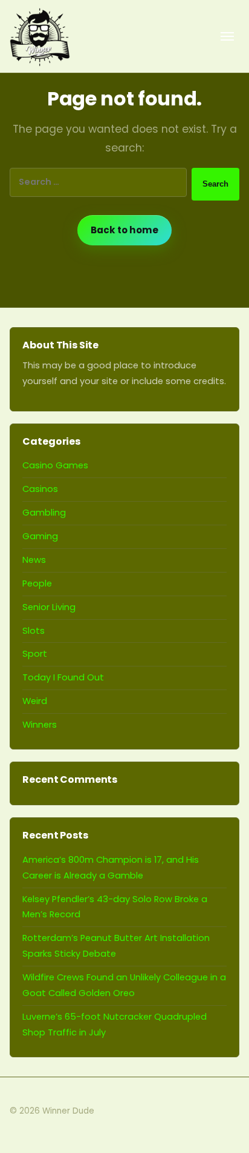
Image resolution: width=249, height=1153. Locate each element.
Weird (34, 701)
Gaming (40, 536)
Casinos (40, 489)
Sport (34, 654)
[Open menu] (227, 36)
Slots (33, 631)
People (37, 583)
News (34, 560)
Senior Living (49, 607)
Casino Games (55, 465)
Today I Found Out (63, 677)
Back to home (124, 230)
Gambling (44, 513)
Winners (39, 725)
